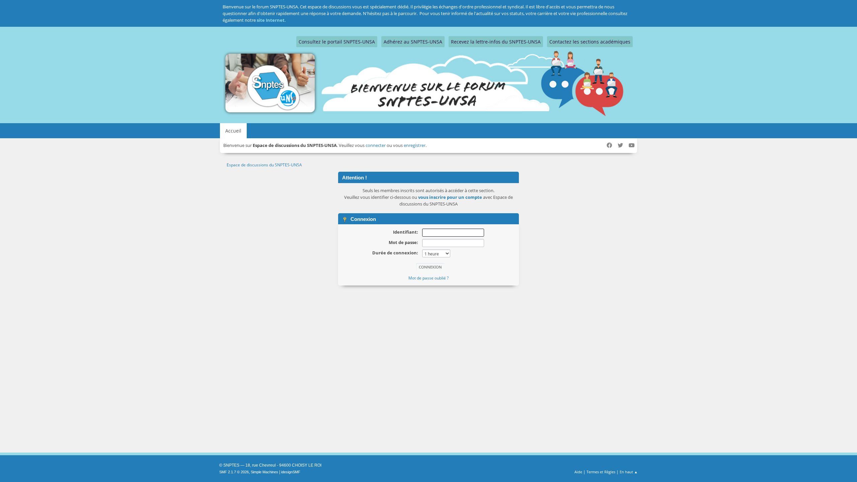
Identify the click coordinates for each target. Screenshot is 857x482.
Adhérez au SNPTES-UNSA (413, 41)
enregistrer (414, 145)
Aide (578, 471)
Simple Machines (264, 472)
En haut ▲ (629, 471)
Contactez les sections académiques (589, 41)
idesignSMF (290, 472)
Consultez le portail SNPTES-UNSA (337, 41)
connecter (376, 145)
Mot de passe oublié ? (428, 278)
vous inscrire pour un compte (450, 197)
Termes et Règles (601, 471)
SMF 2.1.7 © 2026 (234, 472)
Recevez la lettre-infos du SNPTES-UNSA (496, 41)
